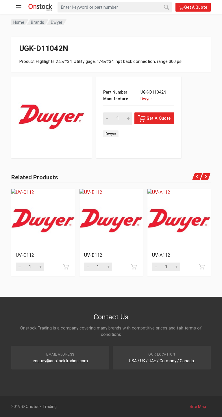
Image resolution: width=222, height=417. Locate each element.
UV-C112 (25, 255)
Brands (37, 22)
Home (18, 22)
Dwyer (56, 22)
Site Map (198, 406)
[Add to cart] (66, 267)
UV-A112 (161, 255)
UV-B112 (93, 255)
